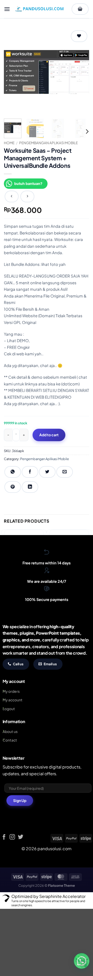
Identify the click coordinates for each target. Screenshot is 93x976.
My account (12, 699)
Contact (10, 740)
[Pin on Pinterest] (12, 487)
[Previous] (12, 71)
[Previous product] (27, 196)
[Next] (81, 71)
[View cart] (80, 9)
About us (10, 731)
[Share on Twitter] (47, 472)
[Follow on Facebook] (4, 837)
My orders (11, 691)
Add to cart (49, 434)
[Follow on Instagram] (12, 837)
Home (9, 143)
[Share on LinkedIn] (30, 487)
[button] (7, 9)
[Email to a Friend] (64, 472)
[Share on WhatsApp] (12, 472)
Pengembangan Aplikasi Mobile (48, 143)
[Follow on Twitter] (20, 837)
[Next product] (12, 196)
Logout (9, 708)
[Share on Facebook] (30, 472)
